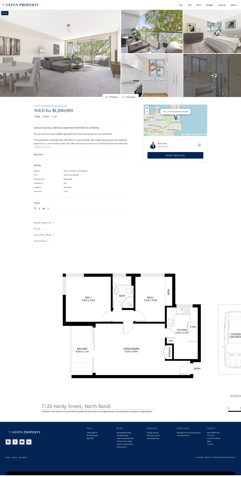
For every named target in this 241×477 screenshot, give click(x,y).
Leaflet (185, 135)
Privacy (14, 457)
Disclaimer (23, 457)
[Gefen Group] (20, 5)
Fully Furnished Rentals (125, 438)
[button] (39, 229)
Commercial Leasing (124, 441)
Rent (199, 4)
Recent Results (92, 435)
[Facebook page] (16, 442)
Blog (208, 441)
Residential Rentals (124, 432)
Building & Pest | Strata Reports (189, 432)
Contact (210, 444)
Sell (190, 4)
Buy (181, 4)
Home (8, 457)
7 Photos (112, 97)
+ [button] (147, 108)
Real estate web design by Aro (226, 457)
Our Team (210, 435)
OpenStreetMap (194, 135)
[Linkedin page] (29, 442)
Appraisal (90, 438)
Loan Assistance (183, 435)
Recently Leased (153, 435)
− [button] (147, 111)
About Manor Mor (213, 432)
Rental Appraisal (153, 438)
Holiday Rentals (122, 435)
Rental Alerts (121, 447)
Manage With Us (153, 432)
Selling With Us (92, 432)
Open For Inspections (125, 444)
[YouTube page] (22, 442)
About (234, 4)
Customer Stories (213, 438)
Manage (209, 4)
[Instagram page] (9, 442)
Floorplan (130, 97)
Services (222, 4)
